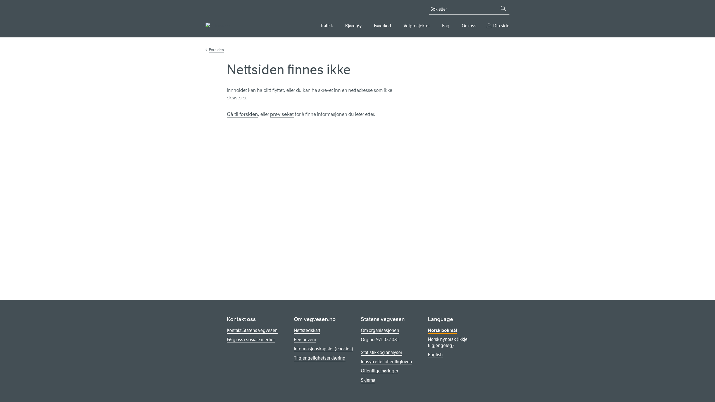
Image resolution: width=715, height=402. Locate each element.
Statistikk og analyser (381, 352)
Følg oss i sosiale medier (251, 339)
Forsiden (216, 49)
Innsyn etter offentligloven (386, 361)
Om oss (469, 25)
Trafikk (326, 25)
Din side (501, 25)
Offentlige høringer (379, 371)
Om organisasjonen (380, 330)
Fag (445, 25)
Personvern (305, 339)
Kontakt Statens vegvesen (252, 330)
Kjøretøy (353, 25)
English (435, 354)
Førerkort (382, 25)
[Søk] (503, 8)
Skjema (368, 380)
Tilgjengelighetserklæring (319, 358)
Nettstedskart (307, 330)
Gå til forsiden (242, 114)
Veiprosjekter (417, 25)
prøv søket (282, 114)
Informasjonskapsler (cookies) (323, 348)
